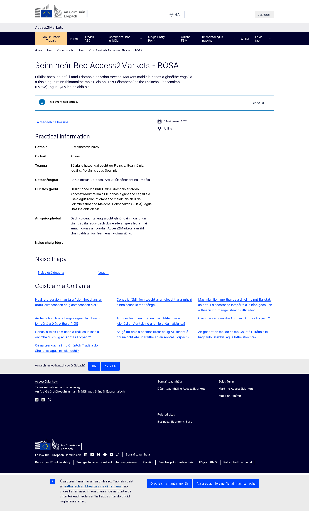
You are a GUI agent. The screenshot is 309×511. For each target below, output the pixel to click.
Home (74, 39)
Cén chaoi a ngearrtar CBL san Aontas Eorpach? (234, 318)
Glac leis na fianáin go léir (169, 483)
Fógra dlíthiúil (208, 462)
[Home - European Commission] (61, 445)
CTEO (245, 39)
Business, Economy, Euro (174, 421)
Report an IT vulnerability (52, 462)
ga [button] (177, 14)
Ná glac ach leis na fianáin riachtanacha (226, 483)
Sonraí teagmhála (138, 454)
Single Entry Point (156, 38)
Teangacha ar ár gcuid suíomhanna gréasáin (106, 462)
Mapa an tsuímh (230, 396)
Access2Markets (46, 381)
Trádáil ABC (89, 38)
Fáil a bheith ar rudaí (237, 462)
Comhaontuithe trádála (119, 38)
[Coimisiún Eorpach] (64, 11)
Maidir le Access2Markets (236, 388)
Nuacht (103, 272)
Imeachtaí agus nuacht (212, 38)
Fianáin (148, 462)
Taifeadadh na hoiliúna (51, 122)
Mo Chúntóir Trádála (51, 38)
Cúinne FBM (185, 38)
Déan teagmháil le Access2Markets (181, 388)
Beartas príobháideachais (175, 462)
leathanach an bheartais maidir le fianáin (93, 486)
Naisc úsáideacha (51, 272)
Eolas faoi (258, 38)
